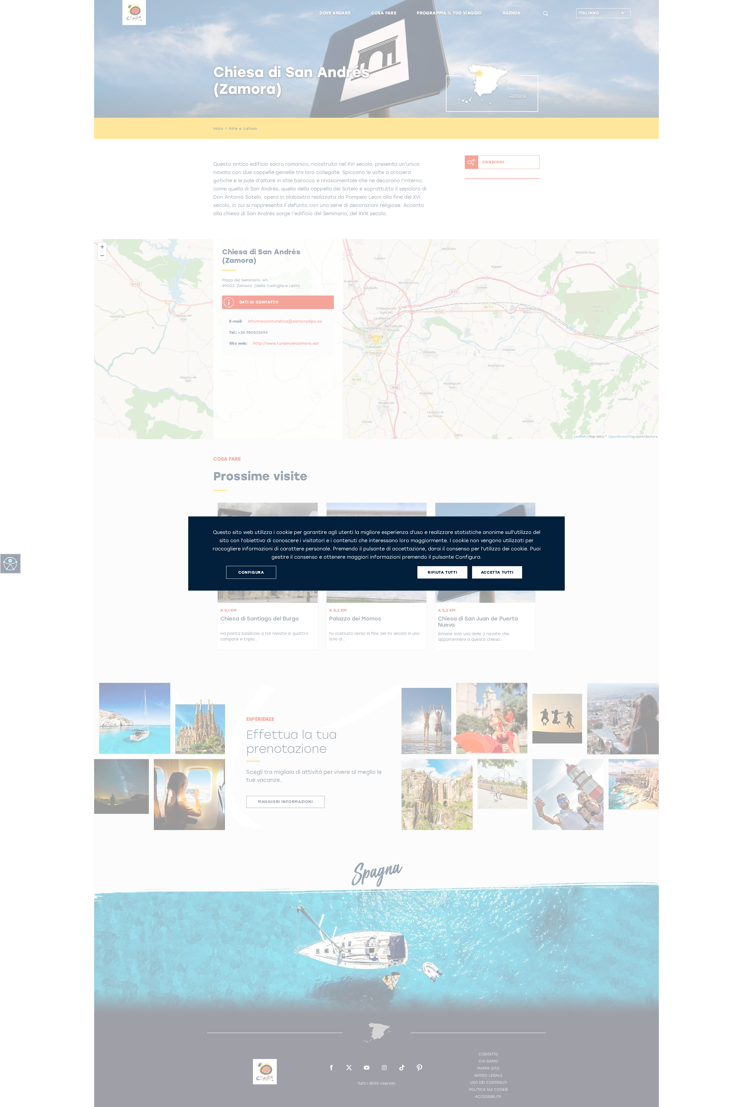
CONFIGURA (251, 572)
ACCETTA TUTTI (497, 572)
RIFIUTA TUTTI (442, 572)
